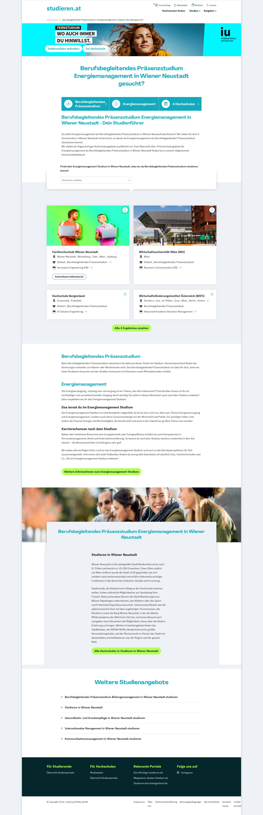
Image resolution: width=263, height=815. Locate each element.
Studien (193, 10)
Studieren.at (52, 20)
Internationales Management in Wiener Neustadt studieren (102, 728)
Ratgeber (209, 10)
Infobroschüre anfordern (63, 48)
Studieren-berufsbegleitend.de (151, 783)
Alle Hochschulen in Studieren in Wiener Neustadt (126, 651)
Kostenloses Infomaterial (69, 276)
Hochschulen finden (173, 10)
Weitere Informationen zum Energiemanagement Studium (101, 471)
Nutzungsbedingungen (190, 801)
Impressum (139, 801)
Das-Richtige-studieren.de (148, 772)
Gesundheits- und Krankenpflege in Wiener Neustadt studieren (105, 718)
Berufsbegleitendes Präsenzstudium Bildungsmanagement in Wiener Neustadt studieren (121, 697)
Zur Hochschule (95, 48)
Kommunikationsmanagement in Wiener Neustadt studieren (103, 739)
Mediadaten (96, 772)
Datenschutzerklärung (166, 801)
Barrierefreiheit (211, 801)
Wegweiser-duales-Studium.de (151, 778)
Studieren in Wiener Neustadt (83, 707)
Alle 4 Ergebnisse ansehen (131, 328)
